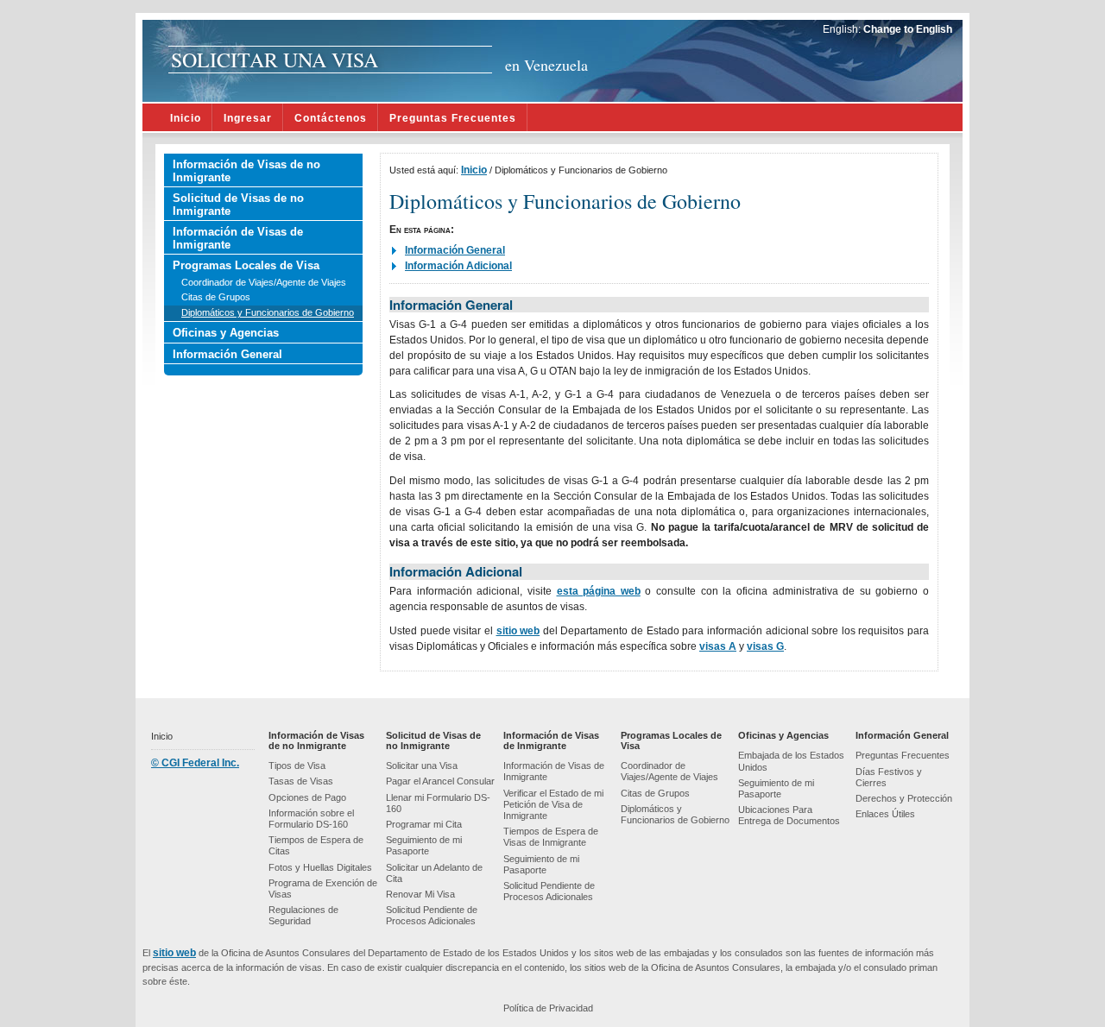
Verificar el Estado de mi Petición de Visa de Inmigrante (553, 804)
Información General (227, 354)
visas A (717, 646)
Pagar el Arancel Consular (440, 781)
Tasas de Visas (300, 781)
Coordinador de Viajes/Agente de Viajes (263, 282)
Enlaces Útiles (885, 814)
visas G (765, 646)
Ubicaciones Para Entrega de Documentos (789, 815)
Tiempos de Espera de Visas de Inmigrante (550, 836)
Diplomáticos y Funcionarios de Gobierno (267, 312)
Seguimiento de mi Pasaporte (424, 845)
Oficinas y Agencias (226, 332)
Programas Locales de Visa (246, 265)
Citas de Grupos (215, 297)
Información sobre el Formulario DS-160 (311, 818)
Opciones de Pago (307, 797)
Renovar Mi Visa (420, 894)
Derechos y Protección (904, 798)
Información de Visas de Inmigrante (238, 238)
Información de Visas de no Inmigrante (246, 171)
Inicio (185, 118)
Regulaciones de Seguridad (303, 915)
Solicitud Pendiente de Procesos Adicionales (431, 915)
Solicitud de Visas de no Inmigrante (238, 204)
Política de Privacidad (548, 1008)
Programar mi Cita (424, 824)
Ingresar (248, 118)
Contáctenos (330, 118)
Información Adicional (458, 266)
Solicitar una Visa (422, 765)
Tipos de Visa (296, 765)
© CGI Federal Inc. (195, 763)
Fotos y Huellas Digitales (320, 867)
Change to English (907, 29)
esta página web (599, 591)
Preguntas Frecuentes (452, 118)
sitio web (518, 631)
